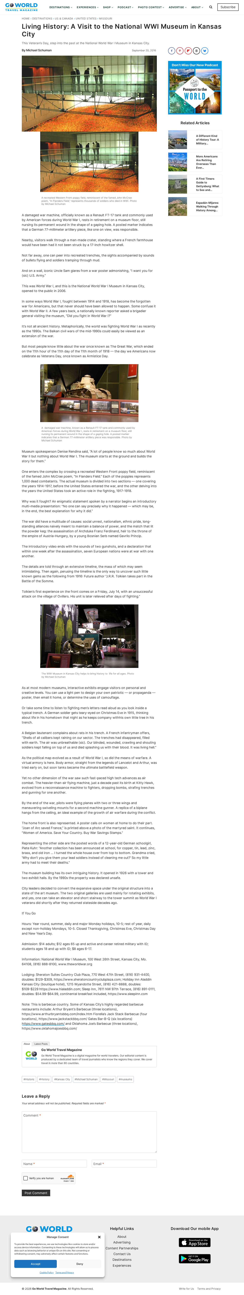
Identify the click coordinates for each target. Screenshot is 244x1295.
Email (98, 1164)
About (27, 1044)
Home (26, 18)
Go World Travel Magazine (61, 1050)
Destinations (42, 18)
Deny (79, 1264)
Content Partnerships (122, 1248)
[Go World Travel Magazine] (31, 1055)
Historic (29, 1079)
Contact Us (122, 1254)
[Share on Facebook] (171, 50)
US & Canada (64, 18)
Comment (32, 1115)
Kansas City (62, 1079)
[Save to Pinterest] (179, 50)
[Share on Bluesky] (204, 50)
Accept (35, 1264)
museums (125, 1079)
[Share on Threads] (196, 50)
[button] (99, 1237)
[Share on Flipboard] (188, 50)
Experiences (122, 1265)
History (44, 1079)
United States (86, 18)
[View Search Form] (210, 7)
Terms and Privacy (64, 1272)
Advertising (122, 1242)
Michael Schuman (39, 50)
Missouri (105, 18)
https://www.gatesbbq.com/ (43, 1023)
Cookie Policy (47, 1272)
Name (29, 1164)
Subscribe (228, 7)
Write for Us (186, 1288)
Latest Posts (41, 1044)
